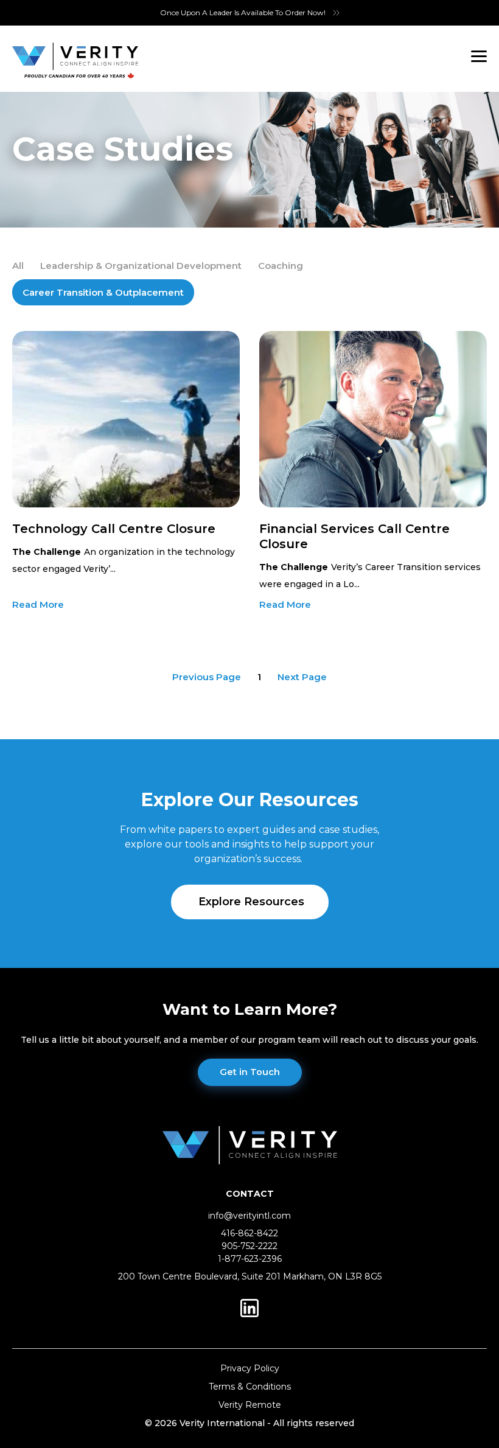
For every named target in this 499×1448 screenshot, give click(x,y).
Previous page (206, 677)
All (18, 265)
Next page (302, 677)
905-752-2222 (249, 1246)
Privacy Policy (249, 1368)
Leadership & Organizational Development (141, 265)
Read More (38, 604)
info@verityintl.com (249, 1215)
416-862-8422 (249, 1233)
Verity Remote (249, 1404)
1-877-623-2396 (250, 1258)
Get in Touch (250, 1072)
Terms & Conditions (250, 1386)
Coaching (280, 265)
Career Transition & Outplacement (103, 292)
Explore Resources (251, 901)
